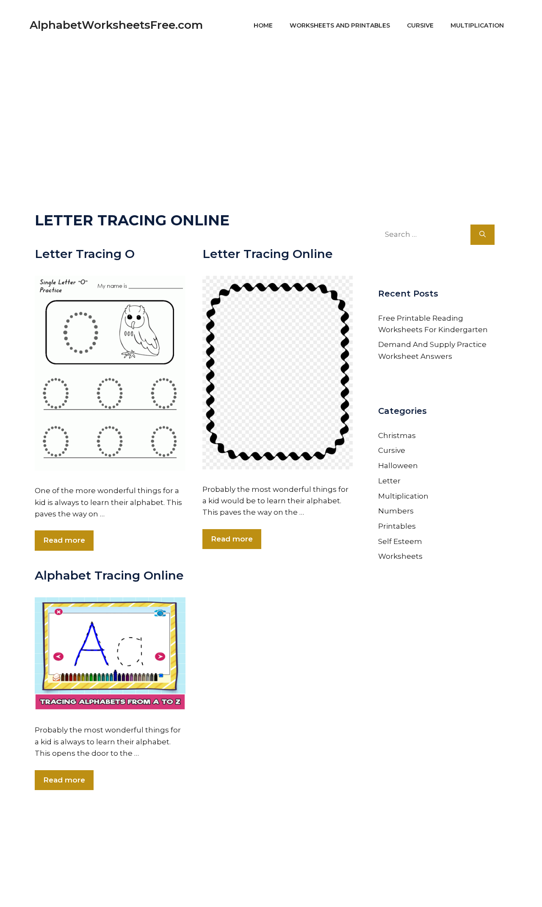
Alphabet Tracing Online (109, 575)
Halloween (398, 465)
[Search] (482, 235)
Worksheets (400, 556)
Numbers (396, 511)
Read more (64, 540)
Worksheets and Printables (340, 25)
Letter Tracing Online (267, 254)
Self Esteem (400, 541)
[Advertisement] (271, 110)
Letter (389, 481)
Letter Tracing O (85, 254)
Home (263, 25)
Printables (397, 526)
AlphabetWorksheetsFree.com (116, 25)
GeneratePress (352, 889)
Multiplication (477, 25)
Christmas (397, 435)
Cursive (420, 25)
